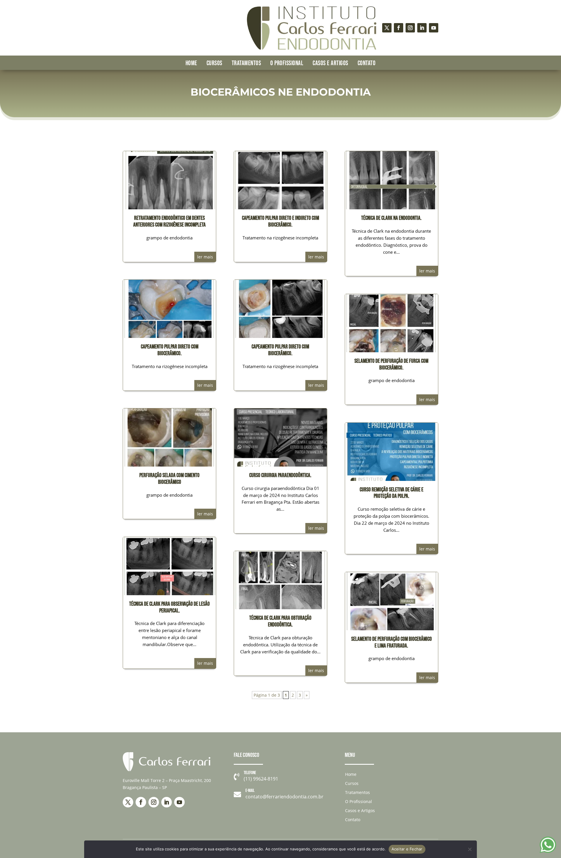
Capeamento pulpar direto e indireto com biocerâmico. (280, 221)
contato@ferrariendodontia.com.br (284, 796)
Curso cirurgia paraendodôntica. (280, 475)
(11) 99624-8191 (261, 779)
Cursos (214, 63)
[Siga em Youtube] (433, 27)
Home (191, 63)
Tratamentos (246, 63)
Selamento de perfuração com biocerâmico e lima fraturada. (391, 642)
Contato (367, 63)
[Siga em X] (387, 27)
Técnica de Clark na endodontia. (391, 218)
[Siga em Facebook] (398, 27)
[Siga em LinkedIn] (422, 27)
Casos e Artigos (330, 63)
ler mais (205, 257)
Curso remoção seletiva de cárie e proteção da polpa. (391, 493)
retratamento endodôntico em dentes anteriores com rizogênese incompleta (169, 221)
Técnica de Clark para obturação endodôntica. (280, 621)
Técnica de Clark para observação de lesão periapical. (169, 607)
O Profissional (286, 63)
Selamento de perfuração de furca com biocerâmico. (391, 364)
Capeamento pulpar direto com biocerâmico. (169, 350)
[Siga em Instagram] (410, 27)
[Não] (469, 849)
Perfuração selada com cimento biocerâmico (169, 479)
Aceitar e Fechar (407, 849)
